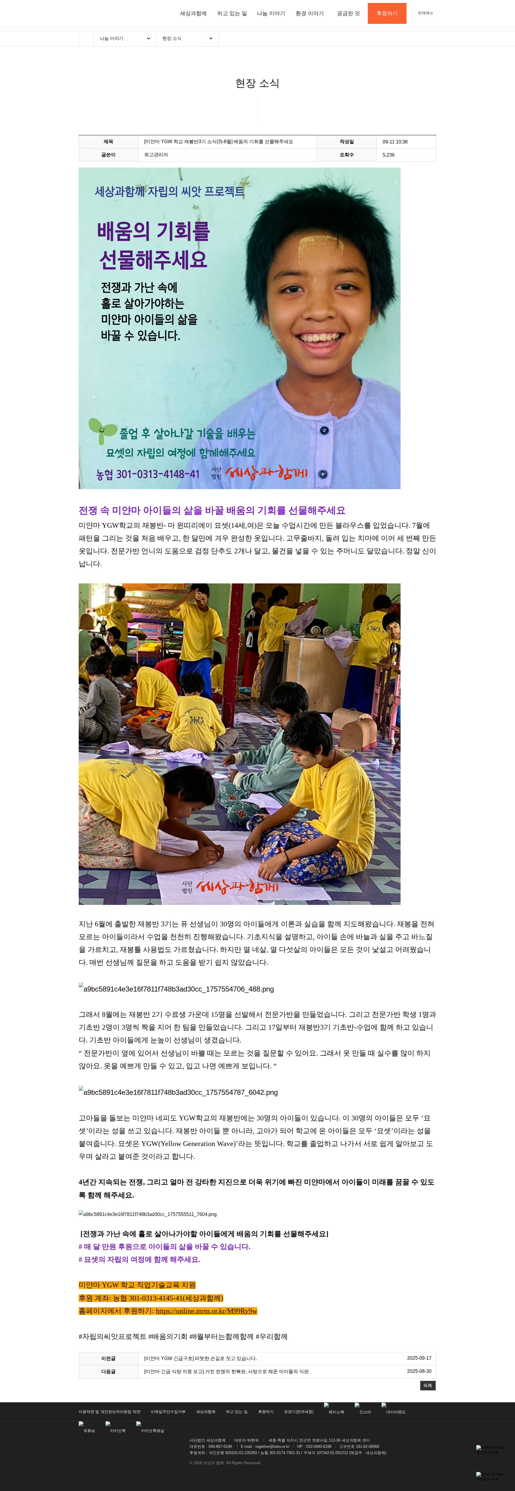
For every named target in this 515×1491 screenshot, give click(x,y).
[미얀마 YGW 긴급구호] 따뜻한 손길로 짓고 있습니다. (200, 1358)
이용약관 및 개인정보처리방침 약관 (109, 1411)
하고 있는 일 (232, 13)
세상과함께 (193, 13)
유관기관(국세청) (299, 1411)
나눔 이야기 (271, 13)
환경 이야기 (310, 13)
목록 (427, 1385)
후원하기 (266, 1411)
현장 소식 (172, 38)
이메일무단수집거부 (168, 1411)
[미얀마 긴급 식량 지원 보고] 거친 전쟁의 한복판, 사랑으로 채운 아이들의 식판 (226, 1371)
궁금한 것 (348, 13)
